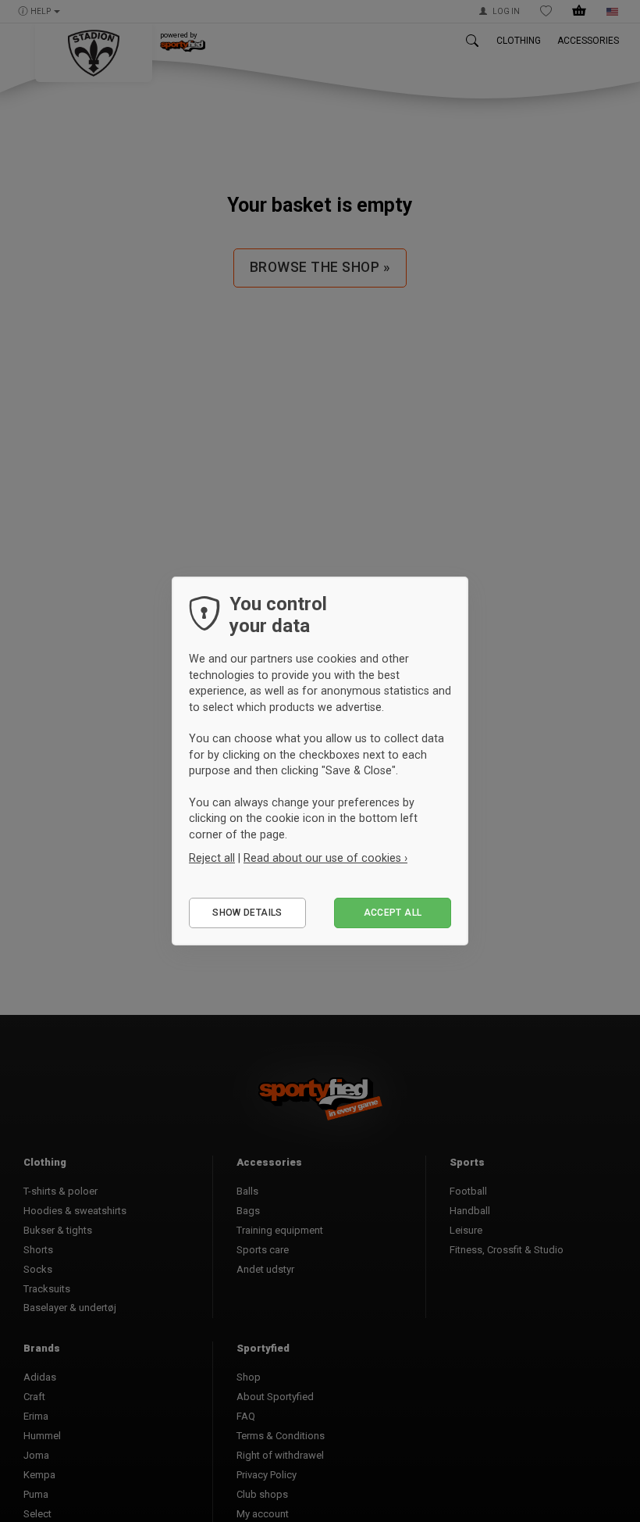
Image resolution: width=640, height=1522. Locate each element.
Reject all (212, 858)
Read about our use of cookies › (325, 858)
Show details (247, 912)
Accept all (393, 912)
